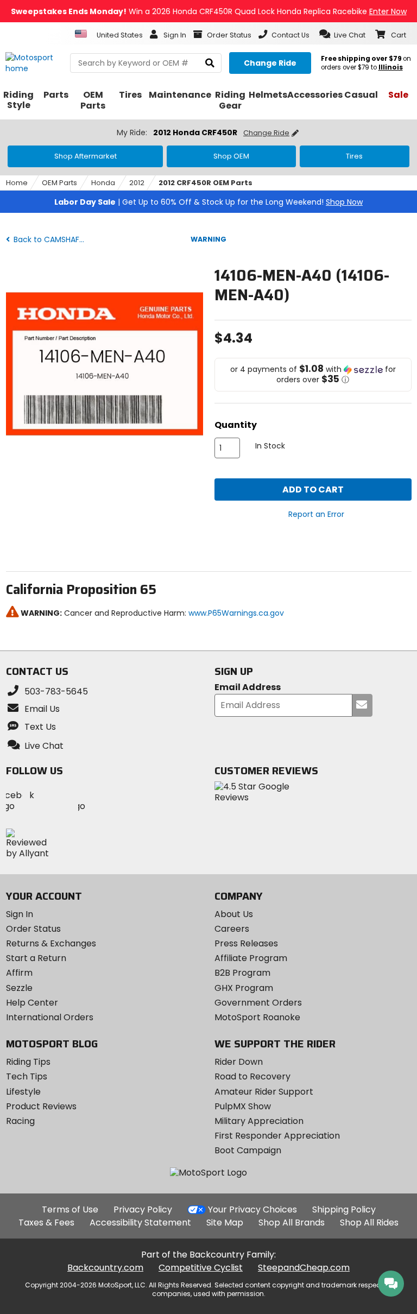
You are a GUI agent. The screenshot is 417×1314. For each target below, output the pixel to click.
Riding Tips (28, 1062)
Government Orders (258, 1002)
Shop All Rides (369, 1222)
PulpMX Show (242, 1106)
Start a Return (36, 958)
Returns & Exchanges (51, 943)
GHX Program (243, 988)
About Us (233, 914)
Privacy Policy (142, 1209)
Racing (20, 1121)
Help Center (32, 1002)
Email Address (247, 687)
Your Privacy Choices (252, 1209)
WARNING (208, 239)
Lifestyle (23, 1091)
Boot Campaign (247, 1150)
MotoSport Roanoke (257, 1017)
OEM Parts (59, 183)
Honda (103, 183)
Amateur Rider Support (263, 1091)
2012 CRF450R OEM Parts (205, 183)
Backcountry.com (105, 1267)
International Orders (49, 1017)
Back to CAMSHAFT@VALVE (51, 239)
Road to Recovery (252, 1076)
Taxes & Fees (46, 1222)
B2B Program (242, 972)
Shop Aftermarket (85, 156)
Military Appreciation (259, 1121)
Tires (354, 156)
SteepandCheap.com (304, 1267)
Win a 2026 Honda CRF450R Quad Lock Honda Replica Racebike (209, 11)
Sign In (19, 914)
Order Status (33, 929)
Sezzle (19, 988)
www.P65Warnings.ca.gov (236, 613)
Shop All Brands (291, 1222)
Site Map (224, 1222)
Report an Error (316, 514)
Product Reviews (41, 1106)
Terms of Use (70, 1209)
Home (17, 183)
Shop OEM (231, 156)
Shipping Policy (344, 1209)
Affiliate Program (250, 958)
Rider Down (238, 1062)
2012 (136, 183)
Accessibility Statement (140, 1222)
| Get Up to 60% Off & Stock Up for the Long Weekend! (208, 202)
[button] (342, 34)
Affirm (19, 972)
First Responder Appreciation (277, 1135)
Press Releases (246, 943)
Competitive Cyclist (201, 1267)
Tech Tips (26, 1076)
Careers (231, 929)
